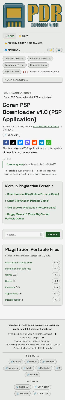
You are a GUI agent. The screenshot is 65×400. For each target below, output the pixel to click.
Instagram (11, 368)
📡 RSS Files (22, 393)
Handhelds (40, 58)
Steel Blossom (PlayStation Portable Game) (33, 194)
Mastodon (44, 368)
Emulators (10, 287)
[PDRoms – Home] (32, 15)
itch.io (28, 368)
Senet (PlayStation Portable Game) (28, 200)
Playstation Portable (21, 92)
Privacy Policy (20, 348)
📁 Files (23, 36)
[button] (6, 142)
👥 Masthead (12, 49)
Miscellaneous (12, 299)
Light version (46, 348)
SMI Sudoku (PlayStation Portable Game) (31, 207)
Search (52, 234)
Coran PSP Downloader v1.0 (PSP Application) (32, 112)
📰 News (9, 36)
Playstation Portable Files (18, 268)
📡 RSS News (22, 387)
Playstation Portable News (18, 262)
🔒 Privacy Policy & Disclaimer (23, 43)
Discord (32, 361)
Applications (11, 293)
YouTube (32, 374)
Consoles (14, 58)
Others (38, 65)
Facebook (48, 361)
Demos (8, 281)
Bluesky (16, 361)
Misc (12, 72)
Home (6, 92)
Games (8, 274)
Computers (14, 65)
